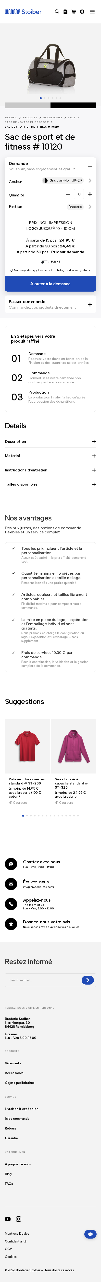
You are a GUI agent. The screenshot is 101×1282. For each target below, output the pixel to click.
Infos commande (17, 1118)
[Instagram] (19, 1219)
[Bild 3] (48, 98)
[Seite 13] (70, 815)
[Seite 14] (74, 815)
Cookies (11, 1257)
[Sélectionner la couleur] (50, 105)
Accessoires (53, 117)
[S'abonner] (88, 980)
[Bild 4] (52, 98)
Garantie (11, 1138)
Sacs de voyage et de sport (27, 122)
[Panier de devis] (65, 12)
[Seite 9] (54, 815)
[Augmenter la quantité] (90, 194)
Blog (8, 1174)
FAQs (9, 1184)
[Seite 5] (38, 815)
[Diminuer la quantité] (68, 194)
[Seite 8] (50, 815)
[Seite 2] (27, 815)
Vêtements (13, 1063)
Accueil (11, 117)
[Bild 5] (56, 98)
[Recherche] (57, 12)
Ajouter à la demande (50, 283)
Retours (10, 1128)
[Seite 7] (46, 815)
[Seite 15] (78, 815)
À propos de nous (18, 1164)
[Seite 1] (23, 816)
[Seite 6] (42, 815)
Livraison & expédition (21, 1109)
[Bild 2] (44, 98)
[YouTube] (8, 1219)
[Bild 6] (60, 98)
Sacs (72, 117)
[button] (90, 180)
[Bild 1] (41, 98)
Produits (30, 117)
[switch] (45, 262)
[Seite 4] (35, 815)
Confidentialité (15, 1241)
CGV (8, 1249)
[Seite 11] (62, 815)
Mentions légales (17, 1233)
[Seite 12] (66, 815)
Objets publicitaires (20, 1083)
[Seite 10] (58, 815)
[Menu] (92, 12)
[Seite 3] (31, 815)
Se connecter (82, 12)
